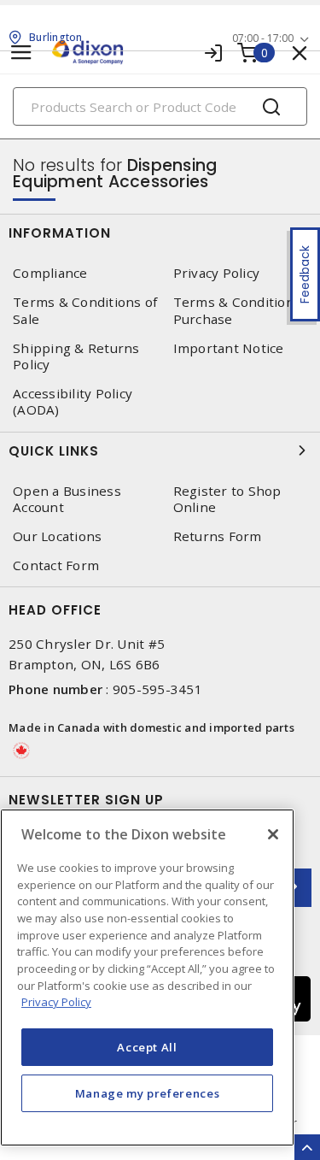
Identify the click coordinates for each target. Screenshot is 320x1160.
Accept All (147, 1047)
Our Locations (57, 536)
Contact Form (56, 565)
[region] (147, 977)
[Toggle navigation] (21, 52)
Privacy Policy (56, 1002)
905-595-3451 (157, 689)
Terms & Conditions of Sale (85, 310)
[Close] (273, 834)
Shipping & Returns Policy (76, 356)
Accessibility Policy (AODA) (72, 402)
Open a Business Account (67, 499)
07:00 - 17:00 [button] (263, 38)
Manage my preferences (147, 1093)
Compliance (50, 273)
